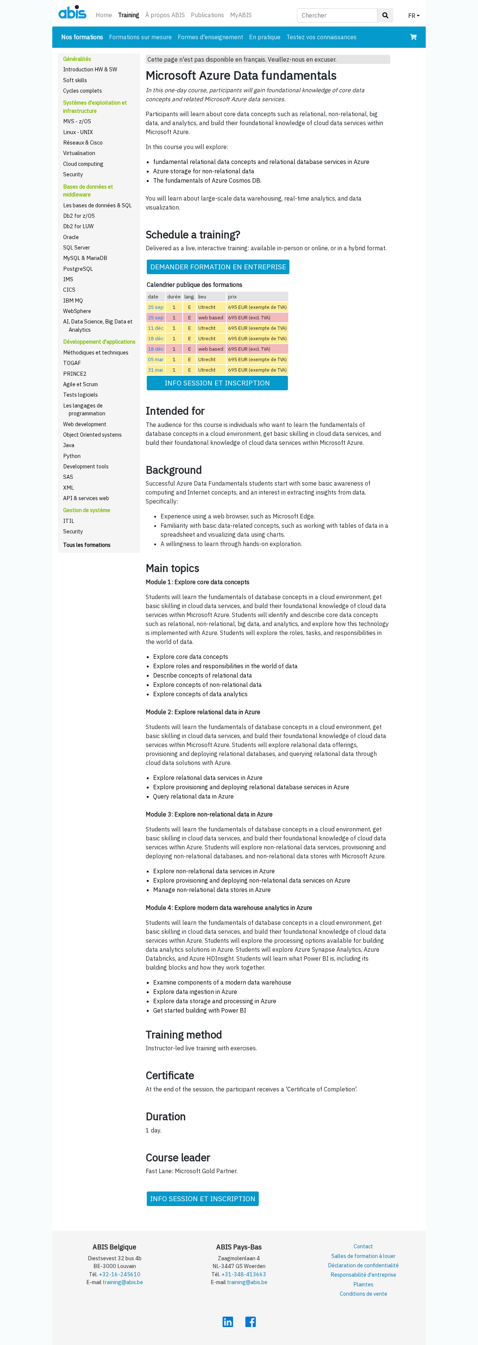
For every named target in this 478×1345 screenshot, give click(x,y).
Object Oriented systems (92, 434)
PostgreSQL (78, 268)
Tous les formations (87, 544)
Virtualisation (79, 152)
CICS (69, 289)
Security (73, 174)
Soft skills (75, 80)
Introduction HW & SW (90, 69)
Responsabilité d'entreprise (363, 1274)
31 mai (155, 369)
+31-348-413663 (243, 1274)
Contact (363, 1246)
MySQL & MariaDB (85, 257)
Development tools (86, 466)
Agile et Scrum (80, 384)
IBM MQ (73, 300)
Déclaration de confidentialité (363, 1265)
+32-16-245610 (119, 1274)
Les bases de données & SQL (97, 205)
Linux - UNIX (78, 132)
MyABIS (241, 15)
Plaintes (363, 1284)
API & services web (86, 498)
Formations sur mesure (140, 37)
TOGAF (72, 362)
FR (411, 15)
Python (72, 455)
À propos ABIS (165, 15)
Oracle (71, 237)
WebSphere (77, 310)
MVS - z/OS (77, 121)
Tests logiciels (80, 394)
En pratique (264, 37)
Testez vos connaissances (321, 37)
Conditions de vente (363, 1293)
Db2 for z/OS (79, 215)
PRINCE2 (75, 373)
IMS (68, 279)
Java (68, 445)
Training (130, 15)
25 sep (156, 307)
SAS (68, 476)
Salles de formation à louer (363, 1255)
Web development (84, 424)
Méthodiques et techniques (95, 352)
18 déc (156, 338)
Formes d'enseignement (210, 37)
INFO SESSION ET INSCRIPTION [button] (217, 382)
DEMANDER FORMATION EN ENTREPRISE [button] (218, 266)
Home (104, 15)
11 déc (156, 328)
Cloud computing (83, 163)
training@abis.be (123, 1282)
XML (68, 487)
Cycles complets (82, 90)
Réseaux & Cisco (83, 142)
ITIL (68, 520)
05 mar (156, 359)
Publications (207, 15)
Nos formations (83, 37)
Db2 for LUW (78, 226)
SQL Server (76, 247)
